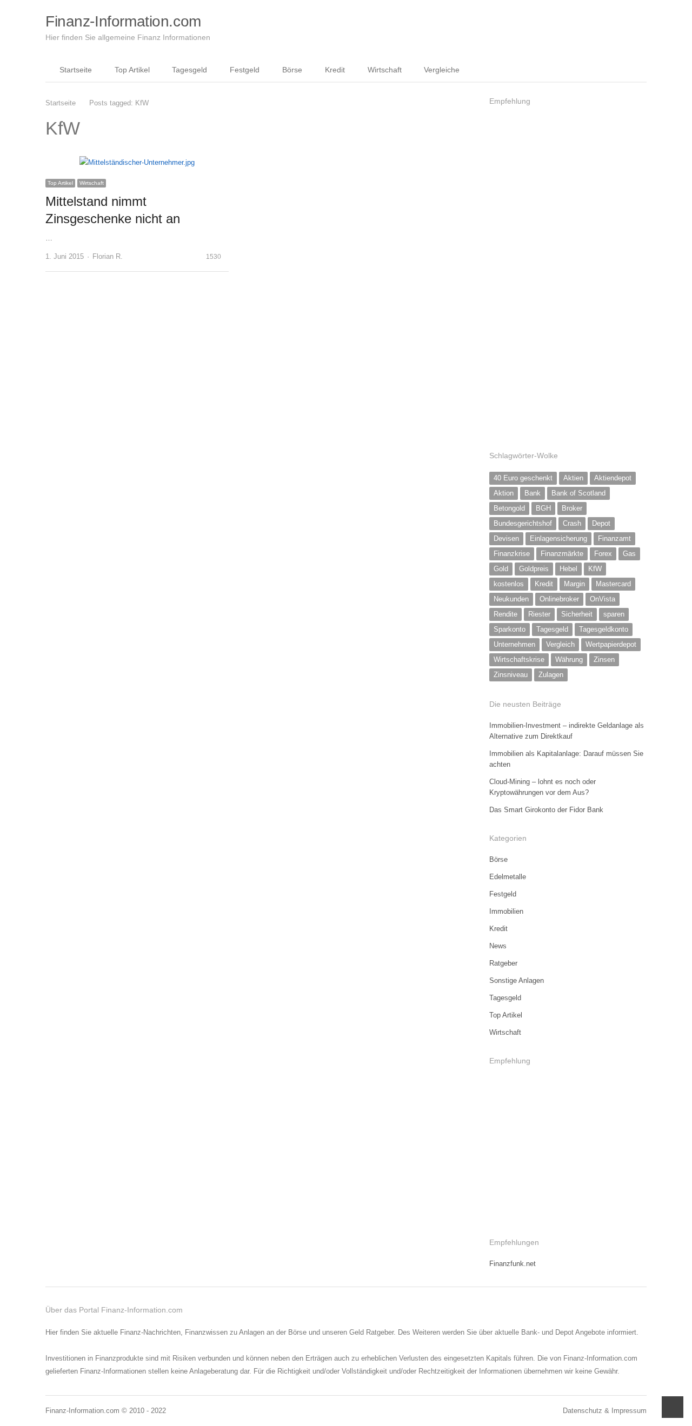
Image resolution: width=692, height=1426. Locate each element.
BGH (543, 508)
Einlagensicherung (558, 538)
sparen (613, 614)
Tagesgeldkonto (603, 629)
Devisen (506, 538)
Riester (539, 614)
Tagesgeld (189, 69)
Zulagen (550, 675)
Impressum (629, 1411)
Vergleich (560, 644)
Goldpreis (534, 569)
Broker (572, 508)
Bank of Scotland (578, 493)
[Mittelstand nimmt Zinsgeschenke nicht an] (137, 162)
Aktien (573, 478)
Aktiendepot (612, 478)
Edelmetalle (507, 877)
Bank (532, 493)
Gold (501, 569)
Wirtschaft (385, 69)
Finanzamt (614, 538)
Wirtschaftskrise (519, 659)
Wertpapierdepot (610, 644)
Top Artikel (132, 69)
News (498, 946)
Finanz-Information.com (123, 21)
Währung (569, 659)
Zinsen (604, 659)
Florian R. (107, 256)
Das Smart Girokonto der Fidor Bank (546, 810)
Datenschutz (582, 1411)
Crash (572, 523)
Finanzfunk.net (512, 1264)
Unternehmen (514, 644)
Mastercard (613, 584)
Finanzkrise (512, 554)
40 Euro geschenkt (523, 478)
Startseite (75, 69)
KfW (595, 569)
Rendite (505, 614)
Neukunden (511, 599)
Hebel (568, 569)
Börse (292, 69)
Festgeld (245, 69)
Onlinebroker (559, 599)
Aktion (504, 493)
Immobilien (506, 911)
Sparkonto (509, 629)
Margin (574, 584)
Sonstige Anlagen (516, 980)
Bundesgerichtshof (523, 523)
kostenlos (509, 584)
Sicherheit (577, 614)
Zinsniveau (511, 675)
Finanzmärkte (562, 554)
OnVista (602, 599)
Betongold (509, 508)
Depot (601, 523)
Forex (603, 554)
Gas (629, 554)
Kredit (335, 69)
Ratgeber (503, 963)
